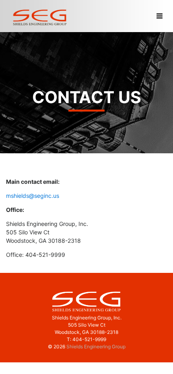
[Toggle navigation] (159, 16)
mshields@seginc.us (32, 195)
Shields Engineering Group (96, 347)
